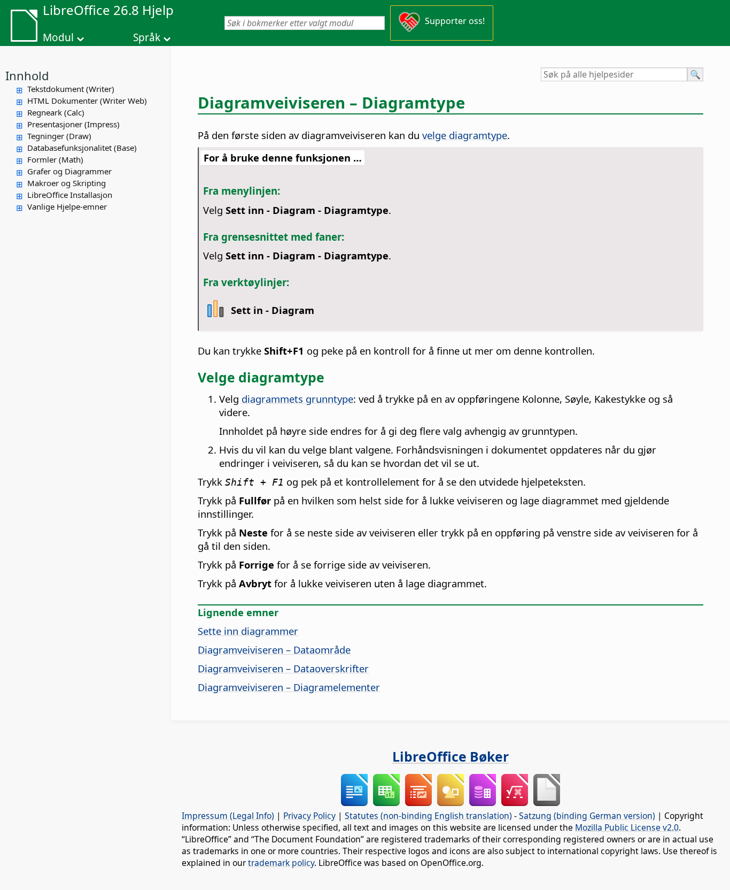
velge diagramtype (464, 135)
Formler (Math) (55, 159)
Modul (58, 37)
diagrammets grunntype (297, 398)
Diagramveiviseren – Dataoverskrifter (283, 668)
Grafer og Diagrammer (69, 171)
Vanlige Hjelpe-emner (67, 206)
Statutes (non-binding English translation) (428, 816)
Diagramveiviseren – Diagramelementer (289, 687)
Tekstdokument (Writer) (70, 88)
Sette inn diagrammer (248, 631)
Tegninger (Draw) (59, 136)
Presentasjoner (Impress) (73, 124)
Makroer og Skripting (66, 183)
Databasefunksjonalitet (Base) (82, 147)
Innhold (27, 75)
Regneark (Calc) (55, 112)
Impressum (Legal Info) (228, 816)
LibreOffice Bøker (450, 756)
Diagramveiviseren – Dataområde (274, 649)
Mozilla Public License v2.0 (627, 827)
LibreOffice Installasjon (69, 194)
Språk (146, 37)
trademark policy (281, 863)
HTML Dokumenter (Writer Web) (87, 100)
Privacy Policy (309, 816)
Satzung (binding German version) (587, 816)
